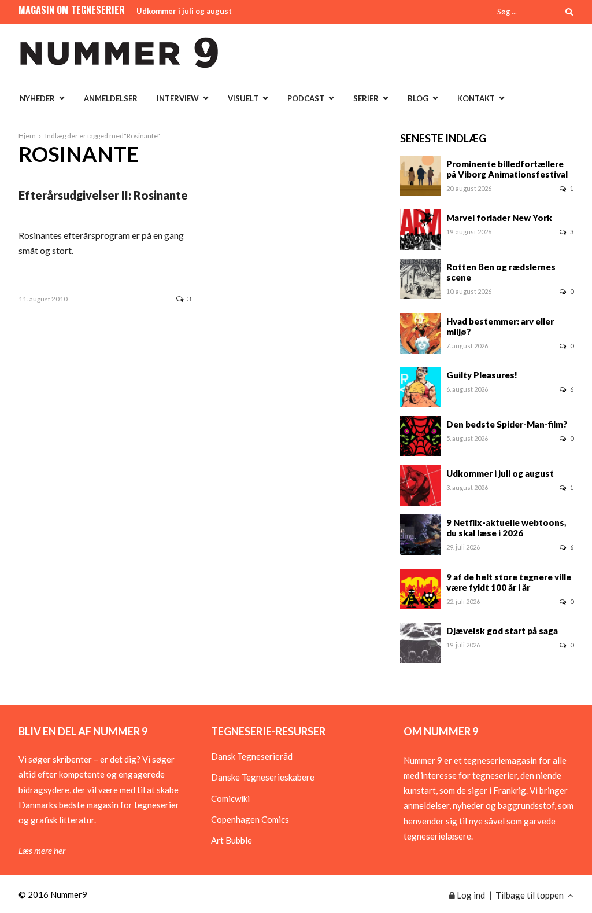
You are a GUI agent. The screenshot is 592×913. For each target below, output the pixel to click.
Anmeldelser (111, 98)
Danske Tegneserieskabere (262, 777)
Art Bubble (231, 840)
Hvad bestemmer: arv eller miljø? (500, 326)
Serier (366, 98)
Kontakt (476, 98)
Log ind (470, 895)
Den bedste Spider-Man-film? (507, 424)
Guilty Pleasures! (481, 375)
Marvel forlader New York (499, 217)
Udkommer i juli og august (184, 11)
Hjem (27, 135)
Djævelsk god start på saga (502, 630)
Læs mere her (41, 850)
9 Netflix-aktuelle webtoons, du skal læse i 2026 (506, 527)
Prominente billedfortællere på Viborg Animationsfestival (507, 169)
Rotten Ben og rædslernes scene (501, 272)
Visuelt (243, 98)
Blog (418, 98)
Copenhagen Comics (250, 819)
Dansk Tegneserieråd (252, 756)
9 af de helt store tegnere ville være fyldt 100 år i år (508, 582)
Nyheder (37, 98)
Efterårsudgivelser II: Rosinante (103, 195)
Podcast (305, 98)
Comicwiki (230, 798)
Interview (178, 98)
